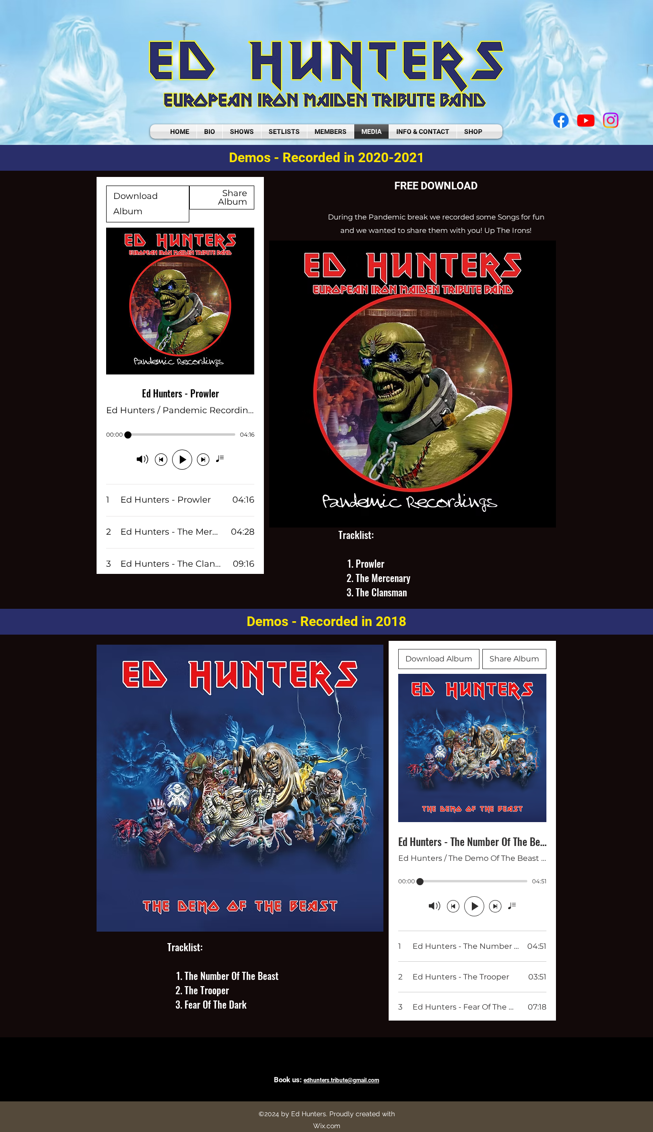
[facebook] (561, 120)
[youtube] (586, 120)
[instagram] (610, 120)
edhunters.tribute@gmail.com (341, 1080)
